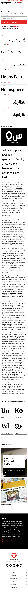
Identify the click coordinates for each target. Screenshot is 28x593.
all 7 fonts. (10, 22)
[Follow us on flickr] (20, 566)
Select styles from (11, 26)
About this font (5, 18)
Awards (11, 18)
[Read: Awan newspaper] (14, 491)
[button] (14, 572)
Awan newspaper (6, 504)
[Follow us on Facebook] (10, 566)
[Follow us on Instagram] (14, 566)
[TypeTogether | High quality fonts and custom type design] (14, 555)
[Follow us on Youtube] (17, 566)
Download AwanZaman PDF (11, 28)
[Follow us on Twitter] (7, 566)
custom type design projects (10, 536)
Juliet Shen (11, 14)
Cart (17, 3)
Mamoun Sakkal (19, 14)
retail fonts (5, 534)
